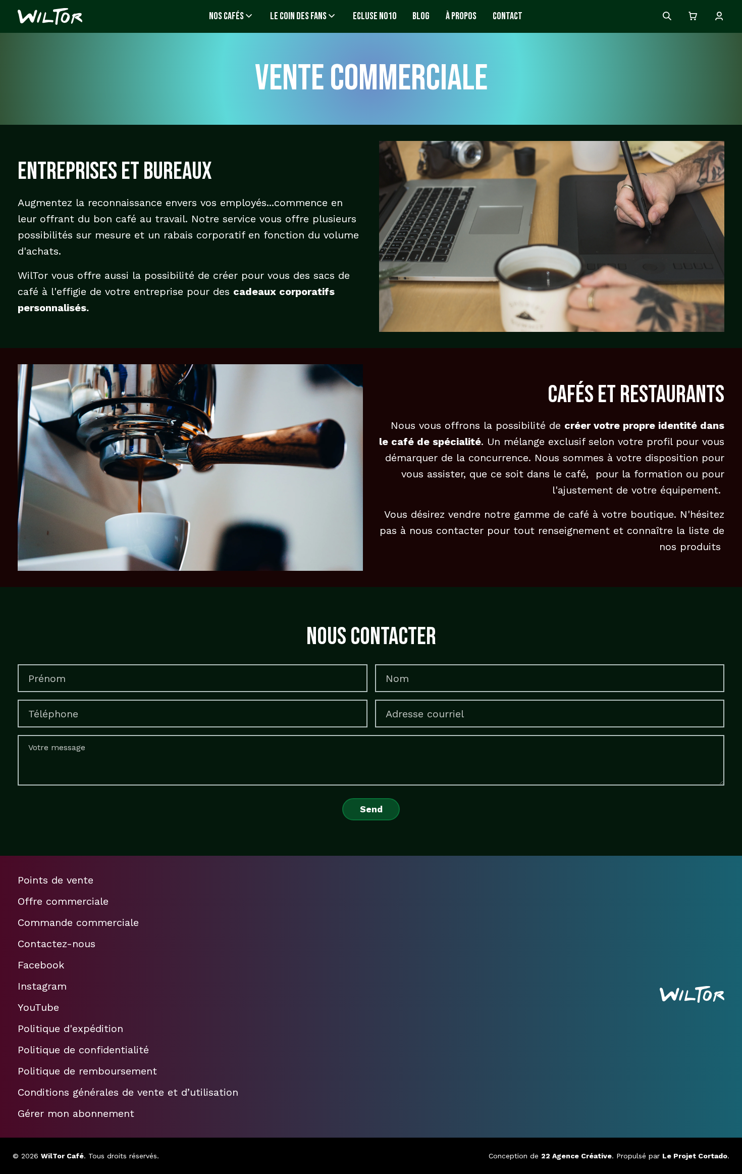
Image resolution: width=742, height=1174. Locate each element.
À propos (461, 16)
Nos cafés (226, 16)
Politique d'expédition (70, 1028)
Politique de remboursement (87, 1071)
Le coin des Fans (298, 16)
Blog (421, 16)
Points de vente (55, 880)
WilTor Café (62, 1156)
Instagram (42, 986)
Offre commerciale (63, 901)
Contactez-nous (56, 944)
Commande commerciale (78, 922)
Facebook (41, 965)
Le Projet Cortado (694, 1156)
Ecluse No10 (374, 16)
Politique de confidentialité (83, 1050)
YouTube (38, 1007)
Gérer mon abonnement (76, 1113)
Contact (507, 16)
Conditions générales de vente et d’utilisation (128, 1092)
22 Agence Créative (576, 1156)
